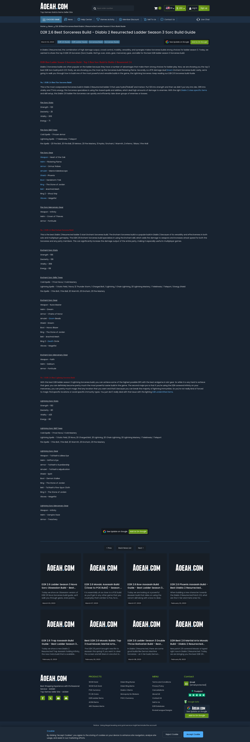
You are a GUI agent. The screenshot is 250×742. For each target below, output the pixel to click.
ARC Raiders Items (96, 706)
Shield (43, 175)
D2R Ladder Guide (79, 42)
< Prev (109, 548)
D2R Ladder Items (96, 698)
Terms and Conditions (161, 682)
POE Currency (94, 690)
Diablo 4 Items (127, 690)
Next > (141, 548)
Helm (42, 161)
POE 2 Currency (127, 698)
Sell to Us (156, 702)
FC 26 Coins (94, 694)
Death (50, 341)
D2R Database (158, 706)
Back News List (124, 548)
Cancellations (158, 690)
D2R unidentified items (162, 392)
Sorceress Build (95, 42)
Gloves (43, 198)
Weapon (44, 157)
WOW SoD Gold (95, 686)
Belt (42, 189)
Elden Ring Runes (128, 682)
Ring (42, 184)
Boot (42, 180)
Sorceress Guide (112, 42)
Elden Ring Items (127, 686)
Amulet (43, 171)
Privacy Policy (158, 686)
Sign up (204, 8)
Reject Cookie (172, 734)
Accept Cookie (193, 734)
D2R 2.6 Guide (64, 42)
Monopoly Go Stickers (130, 694)
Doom (52, 318)
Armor (43, 166)
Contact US (157, 698)
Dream (170, 70)
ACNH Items (94, 702)
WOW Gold (93, 682)
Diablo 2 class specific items (194, 90)
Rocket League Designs (162, 710)
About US (156, 694)
